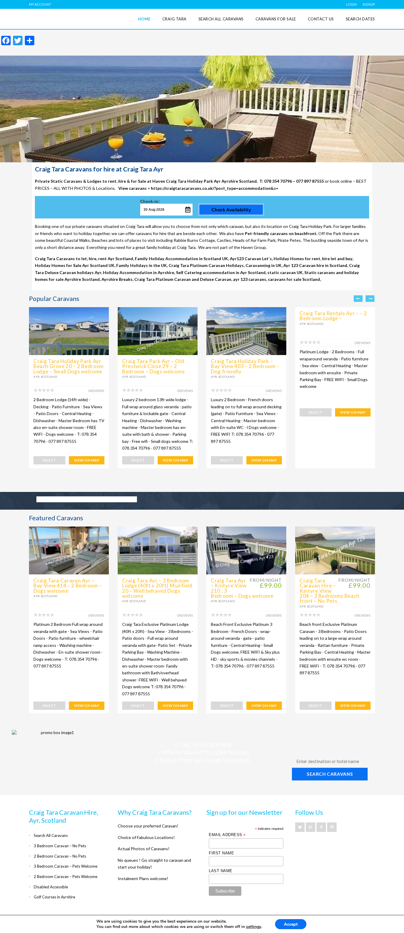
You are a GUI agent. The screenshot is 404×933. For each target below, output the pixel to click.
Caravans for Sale (276, 19)
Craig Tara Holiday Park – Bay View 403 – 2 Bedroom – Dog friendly (245, 366)
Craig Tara (174, 19)
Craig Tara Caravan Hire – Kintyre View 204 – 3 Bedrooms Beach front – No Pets (329, 590)
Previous (358, 298)
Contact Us (321, 19)
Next (370, 298)
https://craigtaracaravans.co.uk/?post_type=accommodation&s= (214, 188)
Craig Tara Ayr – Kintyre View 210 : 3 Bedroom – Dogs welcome (242, 588)
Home (144, 19)
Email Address (227, 835)
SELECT (49, 460)
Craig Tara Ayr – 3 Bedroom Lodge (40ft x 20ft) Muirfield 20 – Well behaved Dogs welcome (157, 588)
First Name (221, 853)
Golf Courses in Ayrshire (54, 897)
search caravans (330, 774)
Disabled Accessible (51, 887)
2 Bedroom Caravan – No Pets (60, 856)
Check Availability (231, 209)
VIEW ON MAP (86, 460)
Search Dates (360, 19)
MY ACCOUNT (40, 4)
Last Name (220, 871)
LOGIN (351, 4)
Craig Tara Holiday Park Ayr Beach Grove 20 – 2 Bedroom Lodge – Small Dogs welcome (68, 366)
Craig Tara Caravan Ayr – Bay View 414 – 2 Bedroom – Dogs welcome (67, 585)
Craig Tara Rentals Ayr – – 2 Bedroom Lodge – (333, 315)
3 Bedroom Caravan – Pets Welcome (65, 866)
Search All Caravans (221, 19)
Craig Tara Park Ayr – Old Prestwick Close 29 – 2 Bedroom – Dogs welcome (153, 366)
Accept (291, 924)
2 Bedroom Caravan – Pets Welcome (65, 876)
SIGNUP (369, 4)
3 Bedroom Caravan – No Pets (60, 845)
